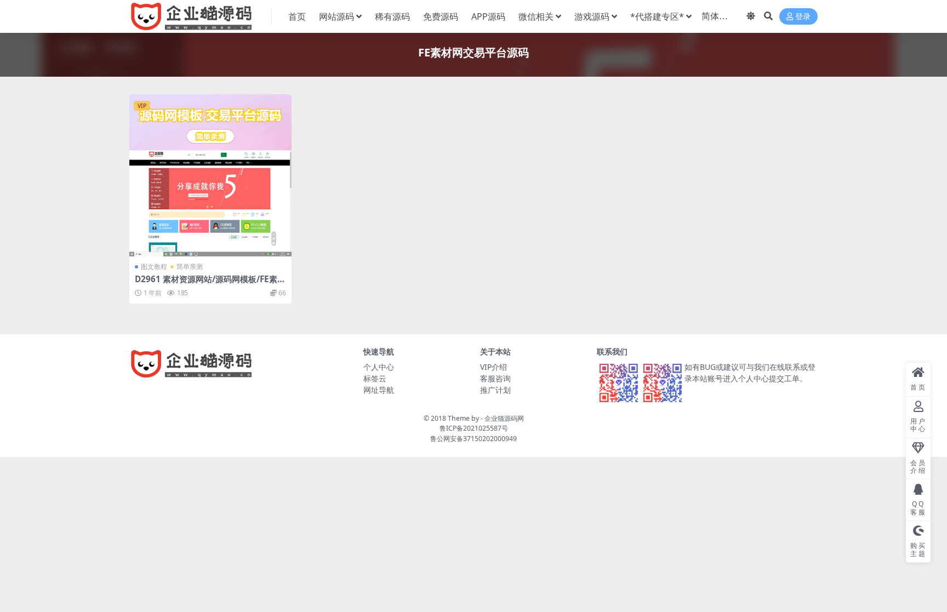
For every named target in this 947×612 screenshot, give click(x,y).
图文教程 (154, 266)
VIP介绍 (493, 367)
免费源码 (440, 16)
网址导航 (378, 390)
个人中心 (378, 367)
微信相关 (536, 16)
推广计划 (495, 390)
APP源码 (488, 16)
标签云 (374, 378)
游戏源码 (591, 16)
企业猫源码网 (504, 418)
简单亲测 (189, 266)
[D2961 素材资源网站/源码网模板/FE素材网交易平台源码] (210, 175)
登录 (803, 17)
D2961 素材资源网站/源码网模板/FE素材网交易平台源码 (210, 283)
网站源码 (336, 16)
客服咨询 (495, 378)
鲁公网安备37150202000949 (473, 438)
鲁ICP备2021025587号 (474, 428)
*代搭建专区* (657, 16)
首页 (297, 16)
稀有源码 (392, 16)
